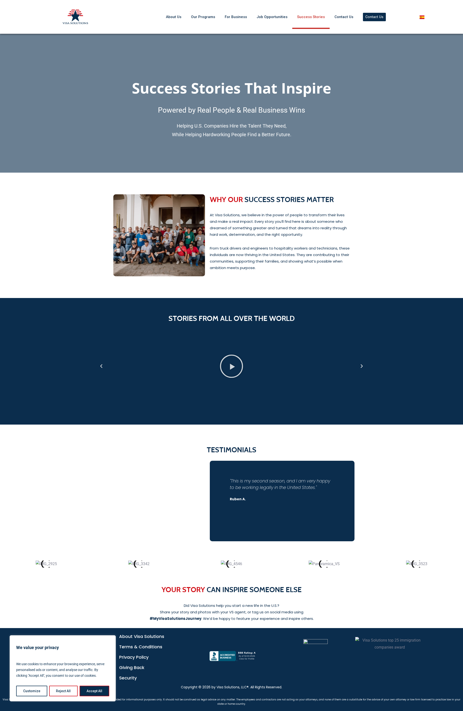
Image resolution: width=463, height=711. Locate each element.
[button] (101, 366)
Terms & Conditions (140, 647)
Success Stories (311, 17)
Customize (31, 691)
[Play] (231, 366)
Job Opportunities (272, 17)
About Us (173, 17)
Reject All (63, 691)
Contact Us (343, 17)
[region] (63, 668)
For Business (236, 17)
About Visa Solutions (141, 636)
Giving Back (131, 667)
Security (128, 678)
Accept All (94, 691)
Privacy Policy (134, 657)
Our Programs (203, 17)
